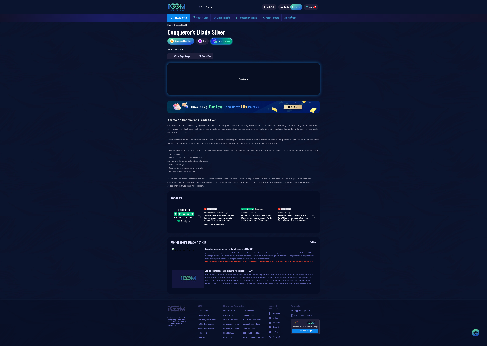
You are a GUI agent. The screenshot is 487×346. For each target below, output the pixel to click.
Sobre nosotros (203, 311)
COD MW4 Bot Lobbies (251, 333)
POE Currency (248, 311)
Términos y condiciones (207, 320)
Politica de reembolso (206, 329)
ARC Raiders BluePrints (252, 320)
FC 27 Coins (227, 337)
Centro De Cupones (205, 337)
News (204, 41)
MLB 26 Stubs (228, 333)
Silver (183, 41)
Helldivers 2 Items (249, 329)
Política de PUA (203, 315)
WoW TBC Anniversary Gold (252, 337)
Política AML (202, 333)
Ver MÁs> (313, 242)
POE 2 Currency (229, 311)
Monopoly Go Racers (231, 329)
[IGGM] (176, 10)
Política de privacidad (206, 324)
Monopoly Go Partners (231, 324)
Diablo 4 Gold (228, 315)
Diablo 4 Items (248, 315)
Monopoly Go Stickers (251, 324)
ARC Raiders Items (230, 320)
